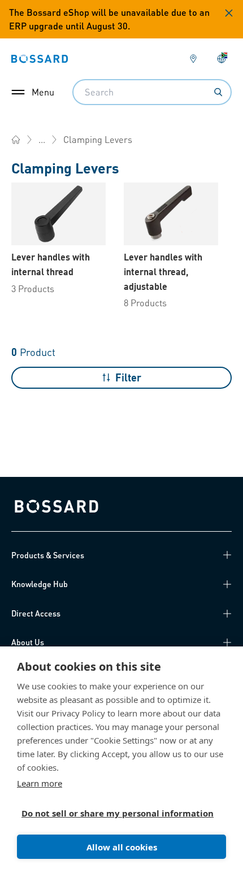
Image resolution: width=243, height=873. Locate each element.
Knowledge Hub (39, 584)
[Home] (15, 139)
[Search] (218, 92)
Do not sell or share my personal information (116, 813)
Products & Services (47, 555)
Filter (128, 377)
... (41, 139)
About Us (27, 642)
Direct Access (35, 613)
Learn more (39, 783)
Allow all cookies (121, 847)
